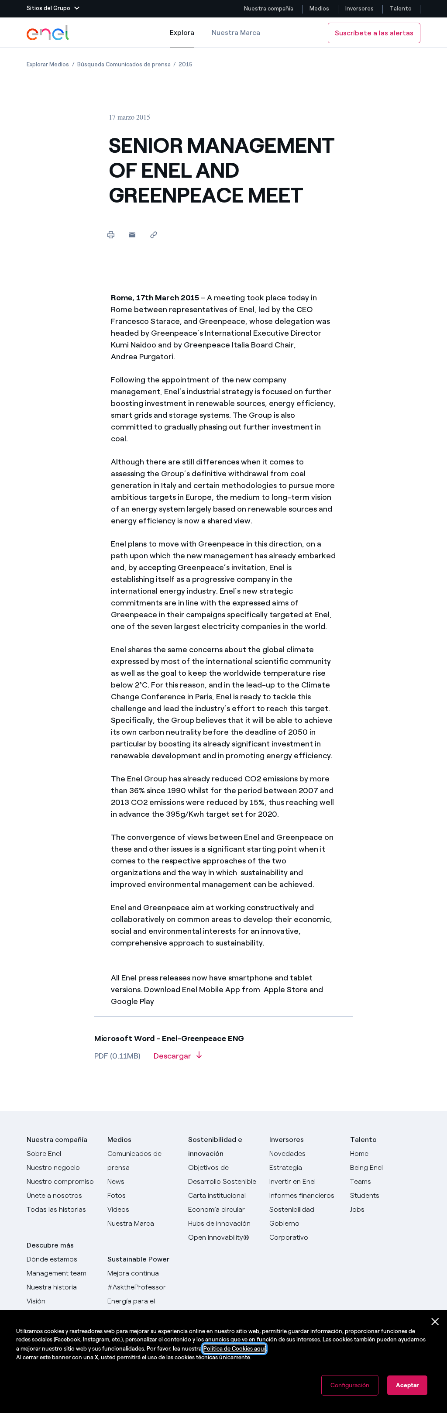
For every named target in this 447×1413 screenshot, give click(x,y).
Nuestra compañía (268, 8)
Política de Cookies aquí (234, 1348)
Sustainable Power (138, 1259)
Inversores (359, 8)
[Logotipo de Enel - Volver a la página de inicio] (48, 33)
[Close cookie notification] (435, 1322)
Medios (319, 8)
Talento (401, 8)
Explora (182, 38)
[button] (53, 8)
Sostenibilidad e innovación (215, 1146)
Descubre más (50, 1245)
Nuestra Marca (236, 32)
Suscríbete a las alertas (374, 33)
